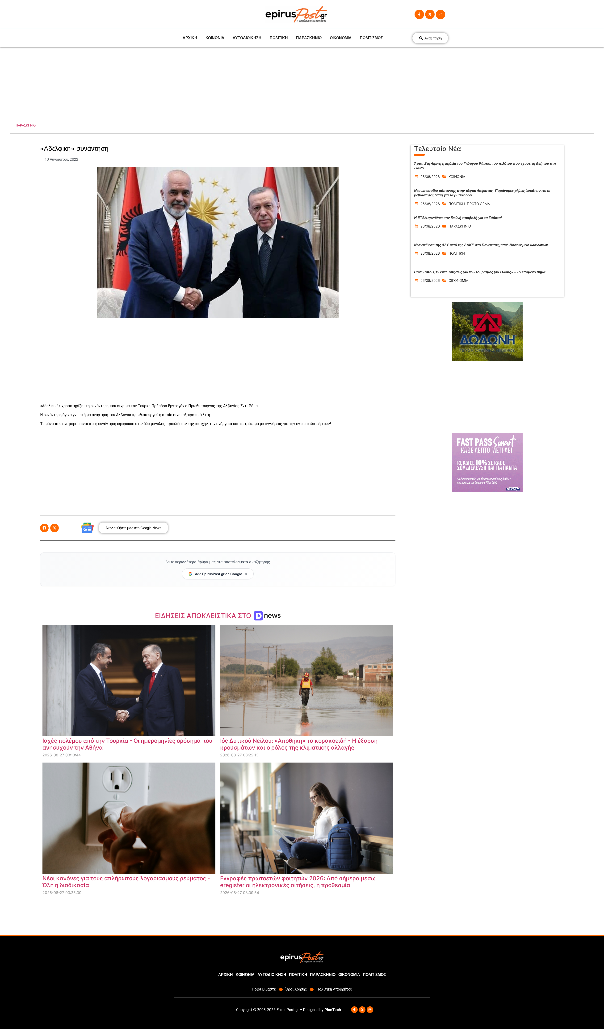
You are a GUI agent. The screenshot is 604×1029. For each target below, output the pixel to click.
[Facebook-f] (419, 14)
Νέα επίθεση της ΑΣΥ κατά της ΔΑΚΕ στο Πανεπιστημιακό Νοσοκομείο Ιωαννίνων (481, 245)
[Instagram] (440, 14)
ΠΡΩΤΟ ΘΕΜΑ (478, 204)
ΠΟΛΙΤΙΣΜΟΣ (371, 38)
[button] (44, 528)
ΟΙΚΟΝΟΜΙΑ (341, 38)
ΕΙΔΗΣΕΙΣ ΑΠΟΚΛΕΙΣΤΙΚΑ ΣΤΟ (204, 616)
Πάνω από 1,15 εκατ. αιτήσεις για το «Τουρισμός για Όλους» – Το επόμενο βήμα (479, 272)
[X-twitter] (430, 14)
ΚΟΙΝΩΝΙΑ (215, 38)
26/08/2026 (430, 176)
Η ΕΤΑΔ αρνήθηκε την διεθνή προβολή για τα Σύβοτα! (458, 218)
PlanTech (332, 1010)
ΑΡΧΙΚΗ (190, 38)
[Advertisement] (302, 82)
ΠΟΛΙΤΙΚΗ (279, 38)
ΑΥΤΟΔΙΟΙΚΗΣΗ (247, 38)
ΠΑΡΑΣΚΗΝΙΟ (309, 38)
